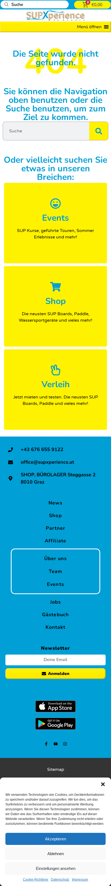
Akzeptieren (55, 839)
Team (55, 571)
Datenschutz (60, 879)
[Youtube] (56, 744)
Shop (55, 515)
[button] (103, 784)
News (55, 503)
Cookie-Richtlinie (35, 879)
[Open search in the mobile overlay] (35, 4)
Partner (55, 528)
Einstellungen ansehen (55, 868)
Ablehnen (55, 853)
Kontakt (56, 627)
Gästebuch (55, 614)
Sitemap (55, 769)
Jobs (55, 602)
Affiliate (55, 541)
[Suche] (98, 131)
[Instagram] (65, 744)
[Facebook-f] (46, 744)
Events (55, 584)
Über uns (55, 558)
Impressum (80, 879)
